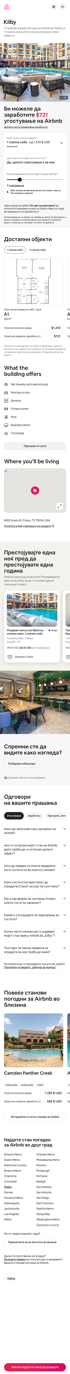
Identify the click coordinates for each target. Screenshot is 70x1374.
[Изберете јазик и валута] (53, 6)
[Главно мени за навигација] (62, 6)
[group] (35, 166)
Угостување (14, 815)
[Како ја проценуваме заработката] (39, 336)
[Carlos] (10, 656)
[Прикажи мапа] (35, 490)
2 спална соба (37, 249)
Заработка (34, 815)
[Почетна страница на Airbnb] (6, 7)
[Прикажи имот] (33, 1060)
